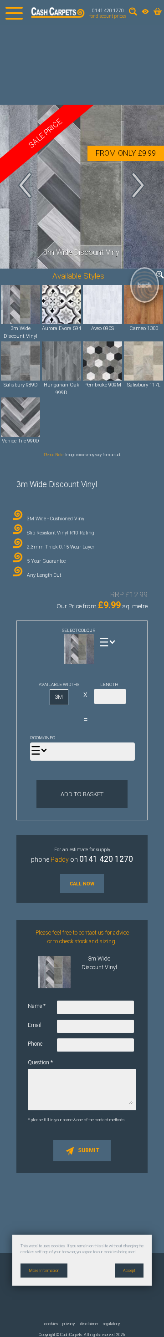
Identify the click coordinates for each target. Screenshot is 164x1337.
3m (59, 696)
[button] (25, 185)
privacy (69, 1324)
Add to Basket (82, 794)
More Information (44, 1270)
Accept (129, 1270)
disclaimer (88, 1324)
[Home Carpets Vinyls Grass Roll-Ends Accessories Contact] (14, 12)
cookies (51, 1324)
